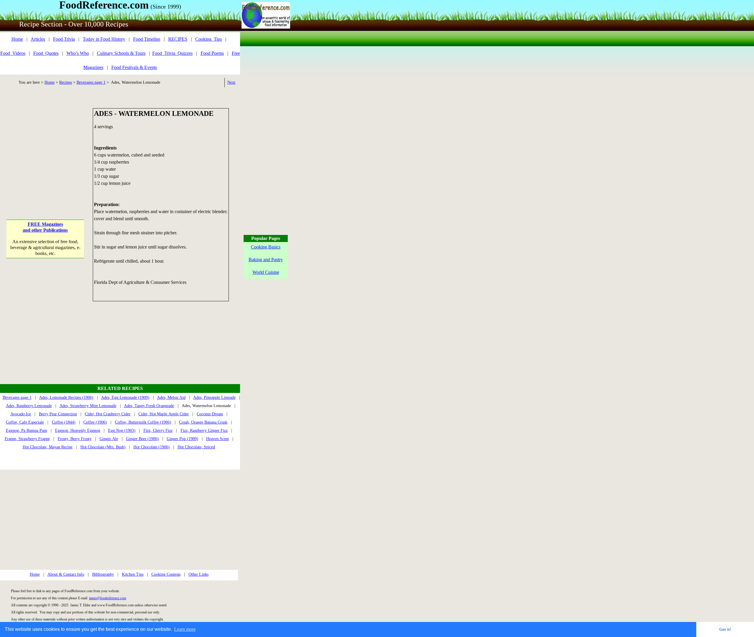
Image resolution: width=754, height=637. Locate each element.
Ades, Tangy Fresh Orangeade (149, 406)
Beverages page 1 (91, 82)
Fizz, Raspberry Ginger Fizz (204, 430)
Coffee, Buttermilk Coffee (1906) (143, 422)
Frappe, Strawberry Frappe (27, 439)
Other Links (198, 574)
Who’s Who (78, 53)
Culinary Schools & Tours (121, 53)
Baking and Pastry (266, 259)
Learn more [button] (185, 629)
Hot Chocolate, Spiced (196, 447)
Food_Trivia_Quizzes (172, 53)
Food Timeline (146, 39)
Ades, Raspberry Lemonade (29, 406)
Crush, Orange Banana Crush (203, 422)
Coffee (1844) (63, 422)
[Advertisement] (45, 145)
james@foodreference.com (107, 598)
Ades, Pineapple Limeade (214, 397)
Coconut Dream (210, 414)
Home (17, 39)
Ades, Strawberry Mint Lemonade (87, 406)
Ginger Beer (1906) (142, 439)
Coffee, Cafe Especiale (25, 422)
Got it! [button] (725, 629)
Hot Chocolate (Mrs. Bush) (102, 447)
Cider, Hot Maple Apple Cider (163, 414)
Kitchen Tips (132, 574)
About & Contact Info (65, 574)
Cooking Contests (166, 574)
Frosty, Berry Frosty (75, 439)
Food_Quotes (46, 53)
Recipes (65, 82)
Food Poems (212, 53)
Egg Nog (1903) (121, 430)
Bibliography (103, 574)
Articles (38, 39)
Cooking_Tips (208, 39)
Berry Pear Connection (58, 414)
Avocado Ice (20, 414)
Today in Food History (104, 39)
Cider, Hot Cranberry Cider (107, 414)
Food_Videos (12, 53)
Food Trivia (64, 39)
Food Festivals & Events (134, 67)
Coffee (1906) (95, 422)
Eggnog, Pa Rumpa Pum (26, 430)
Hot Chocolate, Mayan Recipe (47, 447)
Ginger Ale (109, 439)
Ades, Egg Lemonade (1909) (125, 397)
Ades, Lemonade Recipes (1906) (66, 397)
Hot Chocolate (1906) (151, 447)
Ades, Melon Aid (171, 397)
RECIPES (177, 39)
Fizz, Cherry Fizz (158, 430)
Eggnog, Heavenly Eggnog (77, 430)
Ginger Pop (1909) (182, 439)
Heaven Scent (217, 439)
